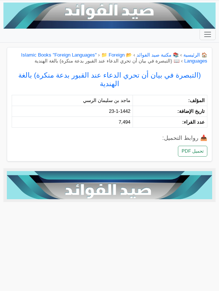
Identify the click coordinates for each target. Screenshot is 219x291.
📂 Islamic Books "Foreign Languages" (76, 55)
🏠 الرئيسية (195, 55)
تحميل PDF (193, 151)
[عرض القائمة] (208, 34)
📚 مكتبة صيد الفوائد (158, 55)
